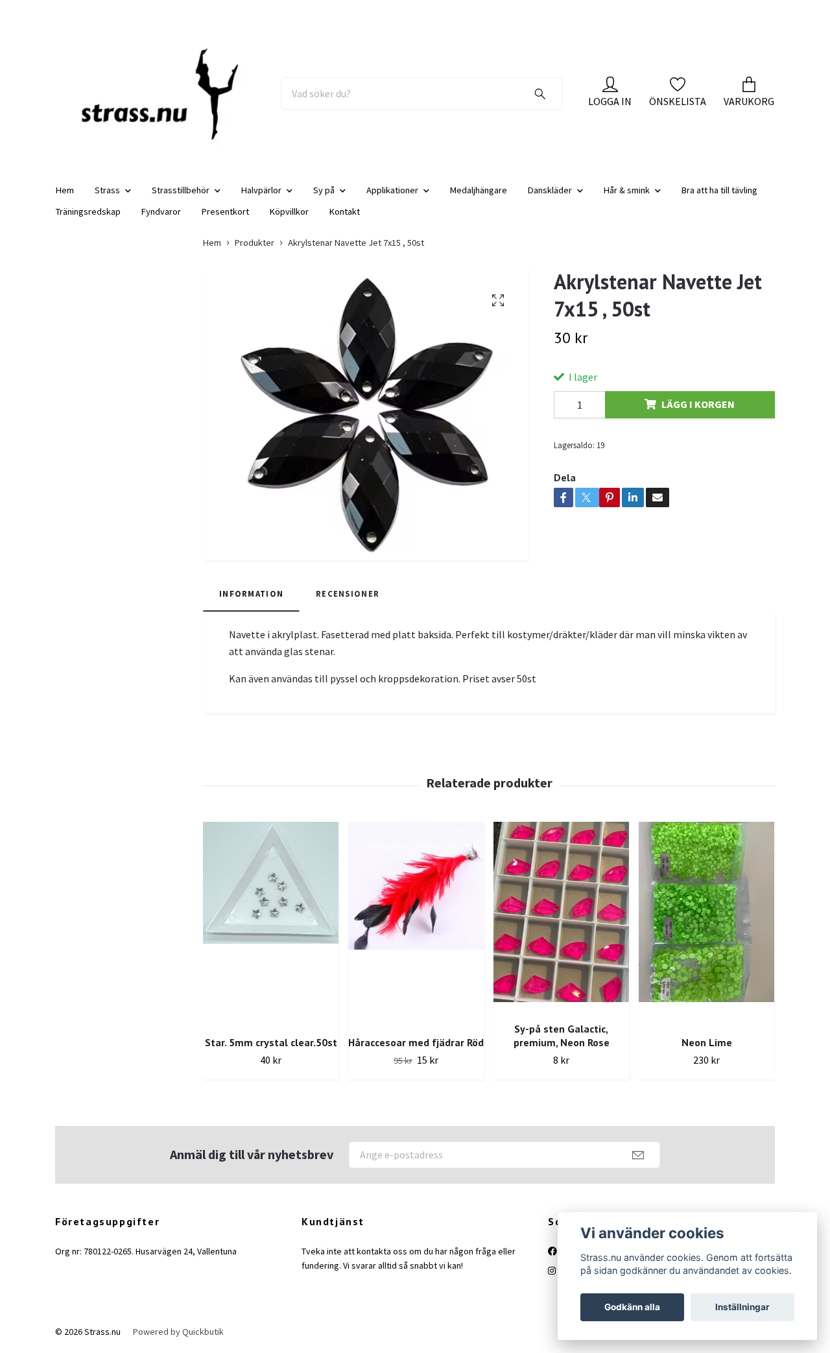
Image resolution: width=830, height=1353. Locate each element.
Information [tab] (251, 593)
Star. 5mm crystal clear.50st (271, 1042)
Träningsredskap (88, 211)
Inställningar (742, 1307)
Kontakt (344, 211)
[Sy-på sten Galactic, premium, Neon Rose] (561, 917)
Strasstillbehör (180, 190)
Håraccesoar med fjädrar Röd (416, 1042)
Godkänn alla (632, 1307)
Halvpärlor (261, 190)
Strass (107, 190)
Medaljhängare (478, 190)
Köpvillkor (289, 211)
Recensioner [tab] (347, 593)
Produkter (254, 242)
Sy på (324, 190)
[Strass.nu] (160, 93)
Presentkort (225, 211)
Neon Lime (707, 1042)
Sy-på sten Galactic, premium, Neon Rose (562, 1035)
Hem (65, 190)
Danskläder (550, 190)
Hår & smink (627, 190)
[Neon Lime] (706, 923)
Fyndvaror (161, 211)
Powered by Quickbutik (178, 1331)
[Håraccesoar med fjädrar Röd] (416, 923)
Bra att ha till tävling (719, 190)
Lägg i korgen (698, 404)
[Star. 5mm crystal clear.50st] (270, 923)
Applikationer (392, 190)
